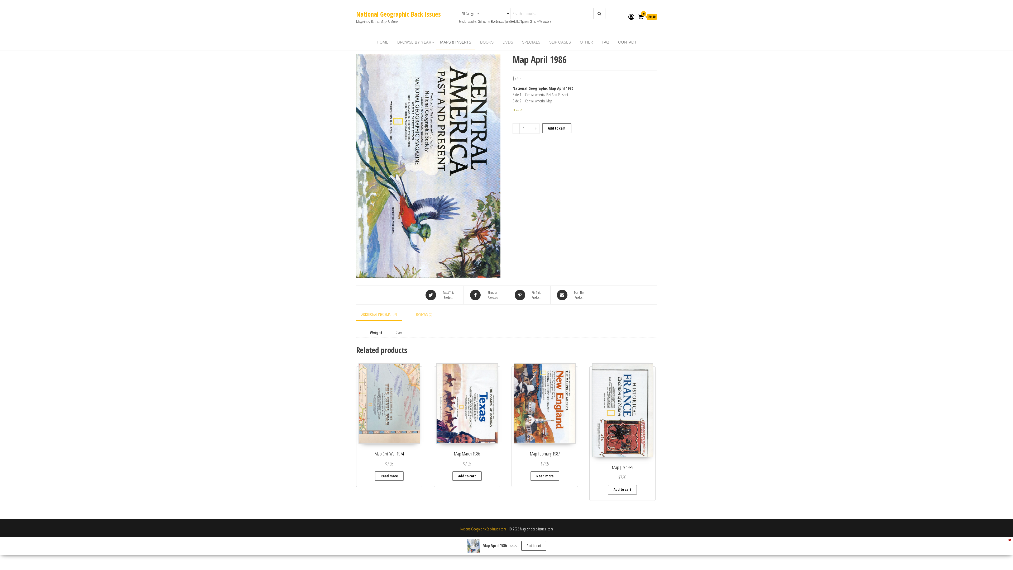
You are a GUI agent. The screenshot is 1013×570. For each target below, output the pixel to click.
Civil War (483, 21)
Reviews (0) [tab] (424, 314)
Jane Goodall (511, 21)
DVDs (508, 42)
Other (586, 42)
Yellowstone (545, 21)
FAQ (605, 42)
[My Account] (631, 17)
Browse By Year (414, 42)
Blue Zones (496, 21)
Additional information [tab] (379, 314)
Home (382, 42)
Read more (389, 475)
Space (524, 21)
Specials (531, 42)
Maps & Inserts (455, 42)
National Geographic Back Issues (398, 14)
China (533, 21)
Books (487, 42)
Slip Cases (560, 42)
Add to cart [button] (467, 475)
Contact (627, 42)
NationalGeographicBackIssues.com (483, 528)
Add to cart (557, 128)
